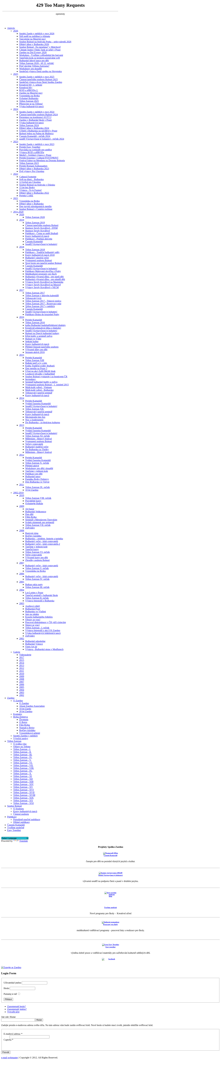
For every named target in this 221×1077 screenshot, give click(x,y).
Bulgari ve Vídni (33, 338)
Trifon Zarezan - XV (23, 787)
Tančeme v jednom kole (36, 471)
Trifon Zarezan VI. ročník (37, 552)
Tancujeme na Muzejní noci (32, 39)
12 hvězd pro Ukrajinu (30, 182)
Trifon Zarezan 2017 (35, 293)
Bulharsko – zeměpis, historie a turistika (44, 538)
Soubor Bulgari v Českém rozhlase (35, 209)
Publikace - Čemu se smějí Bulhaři (41, 233)
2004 (21, 590)
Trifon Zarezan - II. (22, 752)
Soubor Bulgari (14, 806)
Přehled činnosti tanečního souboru (41, 347)
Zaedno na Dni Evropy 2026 (33, 52)
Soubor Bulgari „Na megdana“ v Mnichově (40, 47)
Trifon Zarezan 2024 (29, 125)
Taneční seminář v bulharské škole (41, 595)
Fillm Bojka (31, 517)
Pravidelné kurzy (33, 500)
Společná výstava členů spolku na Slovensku (40, 71)
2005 (21, 582)
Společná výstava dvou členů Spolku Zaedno (40, 82)
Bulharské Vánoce (34, 644)
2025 (15, 74)
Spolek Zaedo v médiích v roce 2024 (36, 112)
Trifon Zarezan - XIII (23, 781)
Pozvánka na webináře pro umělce (35, 149)
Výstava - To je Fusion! (30, 190)
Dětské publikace (21, 822)
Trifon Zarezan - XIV (23, 784)
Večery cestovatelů (34, 444)
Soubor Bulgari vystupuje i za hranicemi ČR (46, 376)
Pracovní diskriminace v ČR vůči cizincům (45, 622)
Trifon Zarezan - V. (22, 760)
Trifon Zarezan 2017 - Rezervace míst (43, 303)
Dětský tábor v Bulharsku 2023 (34, 168)
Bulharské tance (32, 476)
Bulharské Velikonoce (35, 511)
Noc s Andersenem (34, 419)
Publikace (12, 816)
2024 (15, 109)
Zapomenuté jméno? (17, 1009)
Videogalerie (25, 654)
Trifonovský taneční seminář (38, 392)
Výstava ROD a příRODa (31, 152)
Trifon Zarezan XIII (34, 360)
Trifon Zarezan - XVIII (24, 795)
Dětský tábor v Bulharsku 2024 (34, 128)
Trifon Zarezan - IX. (22, 771)
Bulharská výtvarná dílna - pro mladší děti (45, 279)
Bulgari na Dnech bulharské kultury (42, 333)
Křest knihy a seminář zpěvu (38, 336)
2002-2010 (18, 492)
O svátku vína (19, 744)
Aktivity (11, 28)
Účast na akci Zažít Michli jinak (40, 371)
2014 (21, 398)
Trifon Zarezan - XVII (23, 792)
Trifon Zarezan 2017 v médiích (40, 306)
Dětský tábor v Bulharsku (31, 203)
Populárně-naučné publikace (26, 819)
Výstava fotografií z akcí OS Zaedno (42, 630)
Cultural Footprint (27, 176)
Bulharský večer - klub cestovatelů (41, 541)
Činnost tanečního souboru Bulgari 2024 (38, 114)
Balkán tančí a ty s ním (36, 363)
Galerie (16, 652)
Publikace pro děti (33, 473)
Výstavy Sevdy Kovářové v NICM (42, 287)
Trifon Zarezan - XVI (23, 789)
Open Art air (31, 646)
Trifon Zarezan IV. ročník (37, 579)
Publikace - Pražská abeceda (38, 239)
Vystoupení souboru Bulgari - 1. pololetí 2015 (47, 384)
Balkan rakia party (34, 584)
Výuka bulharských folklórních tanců (43, 633)
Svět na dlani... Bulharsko (31, 179)
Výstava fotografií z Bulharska (39, 600)
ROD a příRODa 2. (28, 90)
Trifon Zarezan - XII (23, 779)
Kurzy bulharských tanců (37, 236)
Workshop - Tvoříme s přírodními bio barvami (41, 55)
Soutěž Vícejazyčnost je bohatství (41, 244)
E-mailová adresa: (13, 1034)
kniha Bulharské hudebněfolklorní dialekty (45, 325)
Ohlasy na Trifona (21, 746)
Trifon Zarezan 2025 (29, 101)
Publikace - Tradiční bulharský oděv (42, 252)
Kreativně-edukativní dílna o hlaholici (43, 328)
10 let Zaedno (31, 490)
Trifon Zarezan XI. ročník (37, 436)
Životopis (23, 719)
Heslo (6, 988)
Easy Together (14, 830)
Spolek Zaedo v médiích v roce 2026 (36, 33)
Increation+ (30, 379)
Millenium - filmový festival (38, 438)
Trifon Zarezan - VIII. (23, 768)
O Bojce (23, 722)
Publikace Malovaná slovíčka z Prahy (43, 271)
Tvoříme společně (15, 827)
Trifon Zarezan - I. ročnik (37, 627)
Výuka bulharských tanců (31, 106)
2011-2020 (18, 212)
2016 (21, 317)
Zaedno (10, 698)
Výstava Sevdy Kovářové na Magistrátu (44, 282)
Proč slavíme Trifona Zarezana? (34, 66)
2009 (21, 506)
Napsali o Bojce (26, 727)
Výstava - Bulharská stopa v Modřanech (44, 649)
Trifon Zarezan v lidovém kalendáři (42, 295)
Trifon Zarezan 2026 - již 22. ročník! (36, 63)
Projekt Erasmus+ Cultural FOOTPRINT (38, 157)
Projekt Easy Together (29, 147)
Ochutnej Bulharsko (28, 98)
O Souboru (18, 808)
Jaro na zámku (32, 614)
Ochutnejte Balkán (34, 503)
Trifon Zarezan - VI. (22, 762)
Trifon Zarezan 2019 (35, 222)
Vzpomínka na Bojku (29, 95)
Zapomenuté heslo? (16, 1006)
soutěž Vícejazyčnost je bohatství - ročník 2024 (41, 139)
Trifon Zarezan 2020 (35, 217)
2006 (21, 573)
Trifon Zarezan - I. (22, 749)
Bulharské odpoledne (35, 641)
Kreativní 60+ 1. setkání (30, 85)
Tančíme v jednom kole (36, 546)
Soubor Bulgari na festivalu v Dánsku (37, 185)
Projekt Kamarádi (33, 320)
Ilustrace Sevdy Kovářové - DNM (41, 228)
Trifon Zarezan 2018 (35, 249)
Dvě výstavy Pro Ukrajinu (31, 171)
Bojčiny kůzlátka (33, 536)
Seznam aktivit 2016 (35, 352)
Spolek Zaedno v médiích (25, 735)
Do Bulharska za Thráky (37, 449)
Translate (23, 841)
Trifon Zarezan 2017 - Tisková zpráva (43, 301)
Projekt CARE (26, 195)
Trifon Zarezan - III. (22, 754)
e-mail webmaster (9, 1057)
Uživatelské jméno (12, 982)
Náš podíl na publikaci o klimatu (34, 36)
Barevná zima (31, 533)
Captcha (8, 1039)
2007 (21, 563)
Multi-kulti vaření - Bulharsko (39, 390)
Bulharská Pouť (32, 609)
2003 (21, 603)
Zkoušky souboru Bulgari (37, 560)
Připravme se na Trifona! (31, 103)
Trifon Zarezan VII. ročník (38, 525)
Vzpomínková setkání (29, 733)
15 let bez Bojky (27, 187)
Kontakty (17, 714)
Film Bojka (24, 725)
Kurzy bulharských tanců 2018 (40, 255)
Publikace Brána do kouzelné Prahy (42, 314)
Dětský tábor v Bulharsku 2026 (34, 44)
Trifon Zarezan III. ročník (37, 587)
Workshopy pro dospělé (30, 68)
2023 (15, 141)
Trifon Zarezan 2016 (35, 322)
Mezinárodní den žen (35, 417)
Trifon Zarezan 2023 (29, 163)
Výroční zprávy (20, 738)
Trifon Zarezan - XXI (23, 803)
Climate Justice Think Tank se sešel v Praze (40, 49)
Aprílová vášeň (32, 606)
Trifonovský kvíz (33, 298)
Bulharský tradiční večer (36, 446)
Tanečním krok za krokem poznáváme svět (39, 58)
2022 (15, 174)
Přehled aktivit (32, 465)
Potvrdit (5, 1052)
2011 (21, 484)
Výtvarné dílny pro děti (36, 349)
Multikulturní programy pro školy (41, 274)
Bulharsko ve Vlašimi (35, 611)
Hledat (39, 1020)
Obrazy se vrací (32, 619)
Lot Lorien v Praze (34, 592)
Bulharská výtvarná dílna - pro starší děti (44, 276)
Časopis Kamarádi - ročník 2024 (34, 136)
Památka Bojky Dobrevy (37, 479)
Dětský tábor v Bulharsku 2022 (34, 193)
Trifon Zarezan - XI (22, 776)
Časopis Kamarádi (34, 241)
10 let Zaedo (25, 708)
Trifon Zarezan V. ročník (37, 568)
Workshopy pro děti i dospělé (39, 468)
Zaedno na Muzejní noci (30, 93)
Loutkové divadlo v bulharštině (40, 374)
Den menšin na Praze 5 (36, 368)
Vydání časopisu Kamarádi (38, 403)
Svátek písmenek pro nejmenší (39, 522)
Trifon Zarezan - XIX (23, 798)
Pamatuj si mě (10, 994)
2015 (21, 355)
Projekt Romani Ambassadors (33, 166)
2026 (15, 31)
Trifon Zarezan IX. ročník (37, 487)
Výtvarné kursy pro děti (36, 557)
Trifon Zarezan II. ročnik (37, 598)
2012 (21, 455)
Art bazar (29, 509)
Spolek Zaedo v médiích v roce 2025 (36, 76)
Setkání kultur (31, 341)
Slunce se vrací (32, 625)
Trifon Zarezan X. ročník (37, 463)
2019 (21, 220)
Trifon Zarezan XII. (34, 409)
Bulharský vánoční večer (37, 257)
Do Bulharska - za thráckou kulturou (42, 422)
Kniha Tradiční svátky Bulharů (40, 365)
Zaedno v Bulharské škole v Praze (35, 120)
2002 (21, 638)
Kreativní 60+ (25, 87)
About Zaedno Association (32, 706)
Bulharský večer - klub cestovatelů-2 (42, 544)
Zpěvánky (30, 527)
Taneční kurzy (32, 549)
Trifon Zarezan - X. (22, 773)
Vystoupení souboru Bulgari (38, 260)
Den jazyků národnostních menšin (35, 206)
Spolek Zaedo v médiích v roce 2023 (36, 144)
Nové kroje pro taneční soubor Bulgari (43, 263)
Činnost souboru (21, 814)
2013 (21, 425)
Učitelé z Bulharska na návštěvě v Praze (38, 130)
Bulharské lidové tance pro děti (34, 60)
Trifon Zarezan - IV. (22, 757)
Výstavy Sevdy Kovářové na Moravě (43, 284)
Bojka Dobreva (20, 717)
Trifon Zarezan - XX (23, 800)
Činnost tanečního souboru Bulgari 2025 (38, 79)
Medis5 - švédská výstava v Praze (35, 155)
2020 (21, 214)
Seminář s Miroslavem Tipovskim (41, 519)
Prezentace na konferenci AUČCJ (35, 117)
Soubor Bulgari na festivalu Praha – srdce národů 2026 (45, 41)
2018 (21, 247)
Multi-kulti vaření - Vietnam (38, 387)
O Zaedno (18, 700)
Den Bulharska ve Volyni (37, 482)
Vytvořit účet (13, 1012)
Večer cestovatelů (33, 555)
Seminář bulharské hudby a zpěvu (41, 382)
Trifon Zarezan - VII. (23, 765)
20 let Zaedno (25, 711)
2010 (21, 495)
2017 (21, 290)
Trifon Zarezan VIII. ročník (38, 498)
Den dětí (29, 514)
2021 (15, 198)
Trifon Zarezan (14, 741)
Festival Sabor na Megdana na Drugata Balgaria (42, 160)
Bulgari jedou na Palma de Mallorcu (36, 133)
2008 (21, 530)
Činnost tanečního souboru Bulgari (41, 225)
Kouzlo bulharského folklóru (39, 617)
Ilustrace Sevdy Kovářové (37, 230)
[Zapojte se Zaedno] (11, 967)
